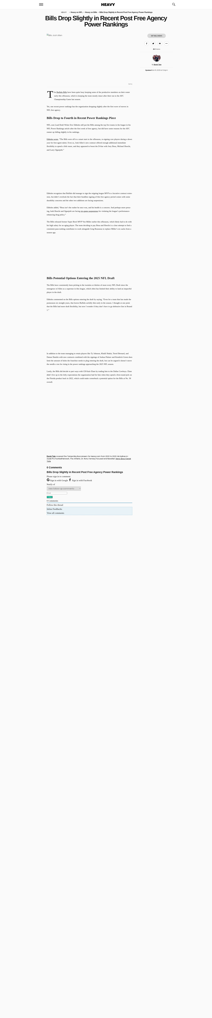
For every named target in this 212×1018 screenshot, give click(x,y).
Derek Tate (157, 64)
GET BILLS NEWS (156, 36)
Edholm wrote (52, 139)
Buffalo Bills (62, 92)
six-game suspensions (89, 211)
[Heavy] (108, 4)
